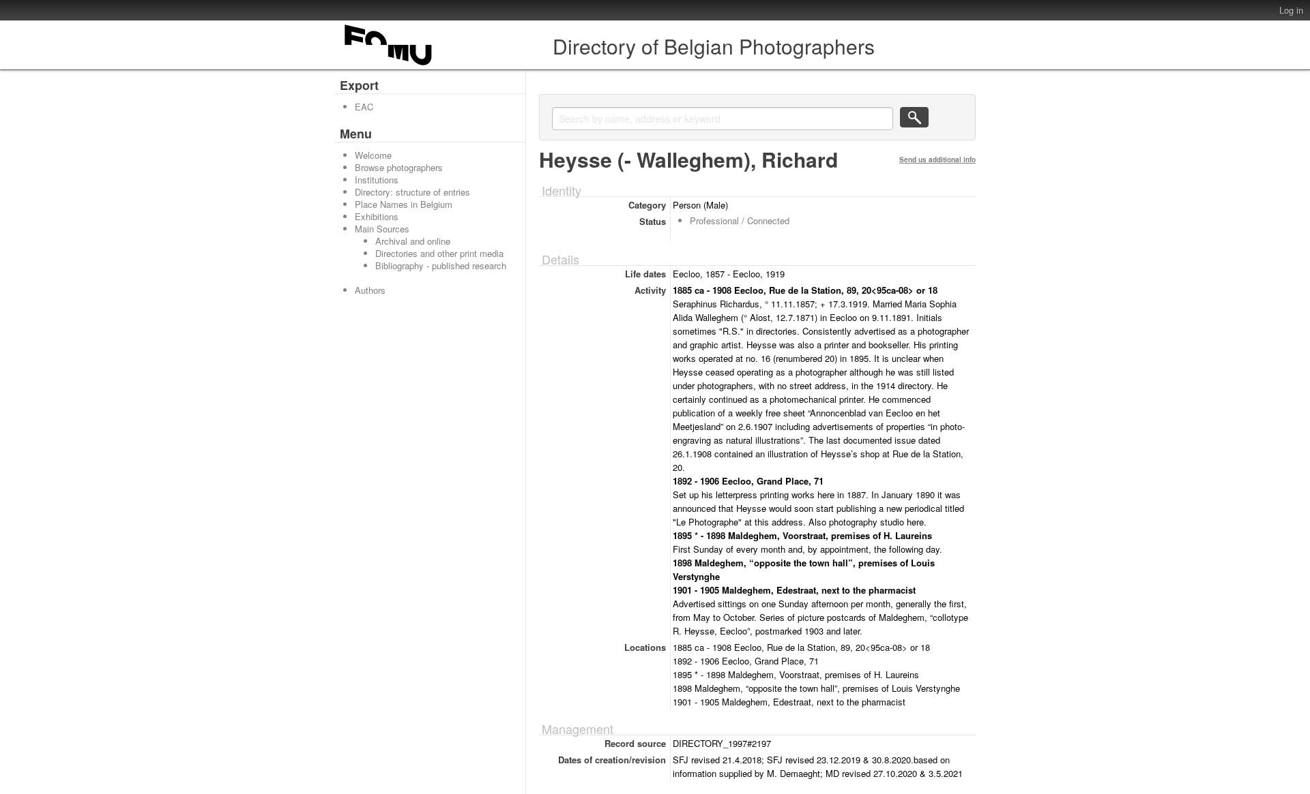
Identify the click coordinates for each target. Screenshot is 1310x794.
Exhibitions (376, 216)
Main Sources (382, 228)
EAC (364, 106)
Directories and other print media (439, 253)
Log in (1291, 9)
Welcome (373, 155)
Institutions (376, 179)
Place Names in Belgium (403, 204)
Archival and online (412, 240)
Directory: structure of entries (412, 191)
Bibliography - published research (440, 265)
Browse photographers (399, 167)
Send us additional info (937, 159)
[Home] (388, 65)
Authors (370, 290)
